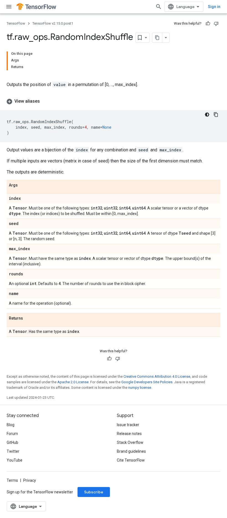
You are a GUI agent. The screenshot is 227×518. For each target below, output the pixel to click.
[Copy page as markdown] (157, 37)
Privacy (29, 480)
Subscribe (93, 491)
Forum (12, 433)
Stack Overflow (130, 442)
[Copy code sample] (215, 114)
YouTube (14, 460)
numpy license (139, 387)
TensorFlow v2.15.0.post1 (52, 23)
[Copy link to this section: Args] (23, 185)
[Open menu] (8, 6)
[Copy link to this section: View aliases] (45, 101)
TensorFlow (16, 23)
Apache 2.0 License (73, 382)
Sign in (214, 6)
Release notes (129, 433)
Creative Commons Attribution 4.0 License (156, 376)
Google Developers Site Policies (146, 382)
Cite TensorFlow (131, 460)
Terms (12, 480)
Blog (10, 425)
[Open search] (158, 6)
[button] (113, 101)
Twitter (13, 451)
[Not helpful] (216, 23)
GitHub (12, 442)
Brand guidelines (131, 451)
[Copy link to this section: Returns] (28, 318)
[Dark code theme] (207, 114)
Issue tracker (128, 425)
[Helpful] (208, 23)
